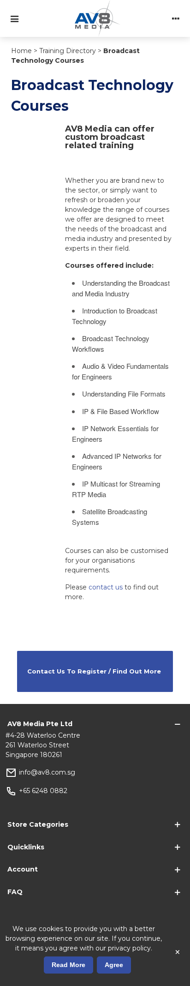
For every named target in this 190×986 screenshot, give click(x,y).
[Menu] (14, 18)
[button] (95, 671)
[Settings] (175, 18)
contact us (106, 587)
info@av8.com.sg (47, 772)
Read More (68, 964)
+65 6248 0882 (43, 791)
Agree (114, 964)
